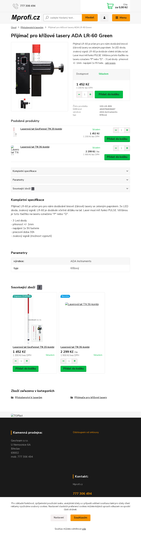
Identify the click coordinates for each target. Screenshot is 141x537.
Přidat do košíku (109, 94)
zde (84, 528)
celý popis (110, 63)
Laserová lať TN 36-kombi (34, 147)
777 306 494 (27, 6)
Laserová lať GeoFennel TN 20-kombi (41, 129)
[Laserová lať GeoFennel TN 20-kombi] (15, 132)
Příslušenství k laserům (32, 27)
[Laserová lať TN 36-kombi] (15, 150)
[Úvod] (26, 18)
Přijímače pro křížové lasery (90, 397)
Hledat (89, 17)
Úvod (13, 27)
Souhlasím (80, 517)
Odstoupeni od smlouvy (86, 432)
